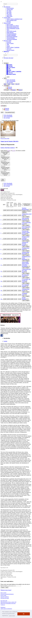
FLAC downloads (11, 79)
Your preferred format (9, 112)
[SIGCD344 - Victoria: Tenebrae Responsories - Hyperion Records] (8, 135)
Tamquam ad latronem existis (25, 244)
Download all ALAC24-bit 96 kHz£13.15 (5, 174)
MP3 (5, 78)
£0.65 (5, 228)
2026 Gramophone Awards (13, 28)
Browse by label (7, 40)
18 (1, 299)
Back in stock (10, 24)
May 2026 (9, 13)
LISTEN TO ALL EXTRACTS (26, 205)
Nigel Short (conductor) (10, 147)
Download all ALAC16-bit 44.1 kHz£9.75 (5, 169)
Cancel (2, 587)
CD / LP (17, 84)
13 (1, 276)
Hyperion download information (7, 594)
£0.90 (15, 228)
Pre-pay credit (3, 595)
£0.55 (5, 215)
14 (1, 281)
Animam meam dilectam (25, 253)
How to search (3, 592)
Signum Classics (10, 50)
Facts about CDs (4, 600)
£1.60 (15, 271)
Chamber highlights (11, 35)
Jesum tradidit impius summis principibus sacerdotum (25, 264)
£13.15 (15, 210)
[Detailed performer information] (16, 147)
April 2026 (9, 15)
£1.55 (5, 253)
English (7, 89)
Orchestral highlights (11, 33)
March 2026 (9, 16)
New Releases (7, 6)
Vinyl (8, 29)
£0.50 (5, 258)
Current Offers (7, 17)
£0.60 (15, 219)
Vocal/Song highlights (12, 39)
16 (1, 290)
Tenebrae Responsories (25, 208)
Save (7, 587)
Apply (8, 77)
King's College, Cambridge (13, 47)
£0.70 (5, 244)
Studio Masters (10, 32)
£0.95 (15, 244)
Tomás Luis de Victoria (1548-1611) (9, 141)
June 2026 (9, 12)
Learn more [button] (12, 615)
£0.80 (5, 249)
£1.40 (15, 238)
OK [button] (23, 613)
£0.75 (15, 215)
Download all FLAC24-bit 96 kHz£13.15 (5, 163)
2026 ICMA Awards (11, 31)
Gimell (8, 46)
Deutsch (10, 88)
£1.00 (15, 224)
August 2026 (10, 9)
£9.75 (8, 210)
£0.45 (5, 219)
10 (1, 258)
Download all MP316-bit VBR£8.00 (5, 153)
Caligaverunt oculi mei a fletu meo (26, 271)
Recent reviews (10, 8)
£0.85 (5, 299)
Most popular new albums (13, 25)
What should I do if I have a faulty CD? (8, 602)
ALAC (13, 84)
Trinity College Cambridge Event (14, 19)
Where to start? (7, 23)
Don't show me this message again (10, 120)
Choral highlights (11, 38)
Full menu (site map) (8, 57)
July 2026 (9, 10)
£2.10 (15, 253)
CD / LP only (10, 82)
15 (1, 286)
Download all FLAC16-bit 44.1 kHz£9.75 (5, 158)
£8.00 (5, 210)
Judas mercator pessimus (25, 219)
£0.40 (5, 290)
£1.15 (15, 299)
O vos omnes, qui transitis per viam (26, 280)
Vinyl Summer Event (11, 20)
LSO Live (9, 48)
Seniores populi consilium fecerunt (25, 238)
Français (10, 87)
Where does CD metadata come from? (8, 603)
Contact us (3, 604)
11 (1, 265)
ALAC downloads (11, 81)
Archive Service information (6, 608)
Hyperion (9, 42)
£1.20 (5, 271)
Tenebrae (3, 147)
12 (1, 271)
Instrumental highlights (12, 36)
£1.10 (15, 249)
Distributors (3, 607)
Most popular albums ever (13, 27)
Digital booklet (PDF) (5, 138)
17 (1, 294)
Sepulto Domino (24, 298)
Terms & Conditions (5, 596)
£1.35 (15, 286)
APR (8, 44)
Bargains (9, 21)
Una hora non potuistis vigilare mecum (26, 232)
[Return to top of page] (6, 590)
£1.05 (5, 238)
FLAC (9, 84)
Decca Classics (10, 43)
